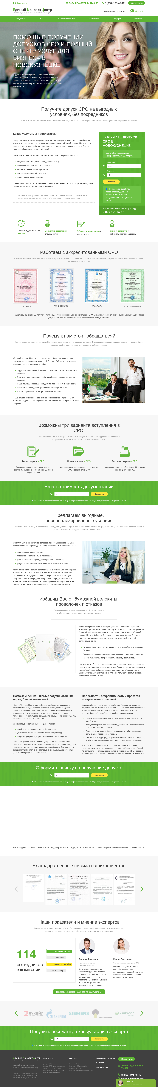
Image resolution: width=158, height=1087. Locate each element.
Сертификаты (94, 18)
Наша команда (109, 11)
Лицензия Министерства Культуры (81, 1070)
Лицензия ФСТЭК (75, 1068)
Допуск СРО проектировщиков (54, 1066)
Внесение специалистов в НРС (54, 1070)
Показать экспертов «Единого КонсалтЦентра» (79, 991)
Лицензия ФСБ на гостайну (78, 1066)
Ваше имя (111, 162)
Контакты (121, 11)
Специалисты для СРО (51, 1073)
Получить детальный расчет (83, 3)
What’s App (140, 11)
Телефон (110, 171)
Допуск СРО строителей (51, 1064)
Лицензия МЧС (74, 1064)
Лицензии (138, 18)
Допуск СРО (21, 18)
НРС (41, 18)
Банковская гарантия (66, 18)
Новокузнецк (22, 3)
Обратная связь (136, 3)
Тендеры (117, 18)
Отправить (111, 181)
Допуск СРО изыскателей (52, 1068)
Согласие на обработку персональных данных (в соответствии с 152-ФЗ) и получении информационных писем (80, 500)
